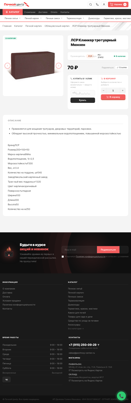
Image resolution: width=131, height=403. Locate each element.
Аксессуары (74, 324)
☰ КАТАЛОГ (12, 12)
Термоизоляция (75, 18)
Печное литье (13, 18)
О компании (29, 12)
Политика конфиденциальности (19, 304)
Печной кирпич (33, 18)
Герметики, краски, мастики (82, 308)
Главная (7, 26)
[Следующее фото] (59, 66)
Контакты (65, 12)
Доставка (43, 12)
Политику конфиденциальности (90, 256)
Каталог (18, 26)
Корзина (119, 4)
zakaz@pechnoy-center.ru (82, 353)
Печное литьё (75, 288)
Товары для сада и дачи (80, 316)
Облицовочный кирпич (57, 26)
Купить (82, 100)
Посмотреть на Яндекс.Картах (86, 370)
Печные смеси (54, 18)
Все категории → (76, 328)
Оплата (54, 12)
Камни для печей (77, 312)
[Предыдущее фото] (7, 66)
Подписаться (108, 249)
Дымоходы (94, 18)
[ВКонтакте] (7, 379)
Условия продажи (12, 300)
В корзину (115, 97)
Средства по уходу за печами (83, 320)
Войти (104, 4)
